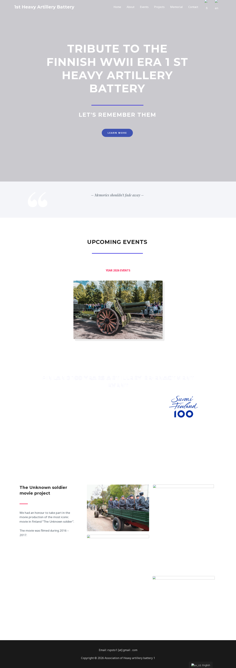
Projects (159, 7)
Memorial (176, 7)
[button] (117, 133)
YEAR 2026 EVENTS (118, 270)
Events (144, 7)
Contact (193, 7)
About (130, 7)
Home (117, 7)
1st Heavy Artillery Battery (44, 7)
